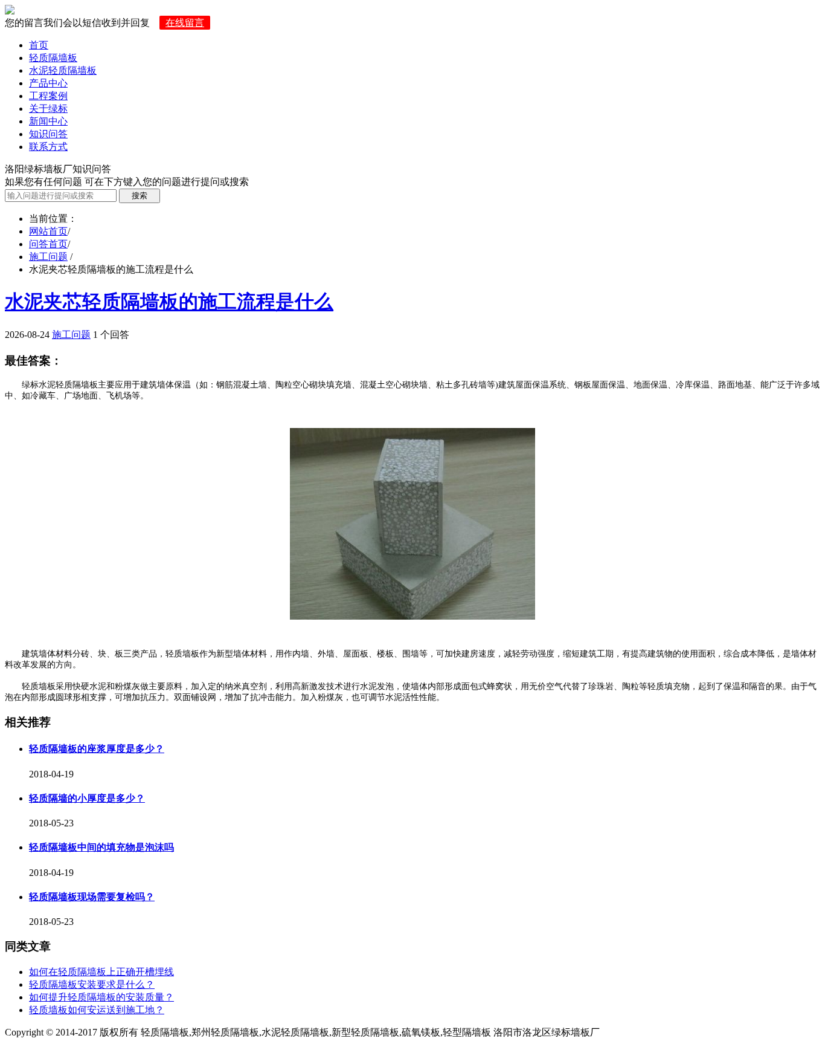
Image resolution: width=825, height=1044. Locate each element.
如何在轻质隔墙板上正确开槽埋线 (101, 972)
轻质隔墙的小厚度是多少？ (87, 798)
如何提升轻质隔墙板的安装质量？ (101, 997)
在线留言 (184, 23)
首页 (38, 45)
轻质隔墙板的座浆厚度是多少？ (96, 749)
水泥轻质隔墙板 (63, 70)
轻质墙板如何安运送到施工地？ (96, 1010)
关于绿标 (48, 108)
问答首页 (48, 244)
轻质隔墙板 (53, 58)
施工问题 (48, 256)
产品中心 (48, 83)
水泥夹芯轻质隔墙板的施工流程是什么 (169, 302)
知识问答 (48, 134)
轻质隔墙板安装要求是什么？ (92, 984)
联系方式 (48, 146)
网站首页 (48, 231)
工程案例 (48, 96)
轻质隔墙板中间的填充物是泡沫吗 (101, 847)
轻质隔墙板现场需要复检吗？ (92, 897)
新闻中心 (48, 121)
